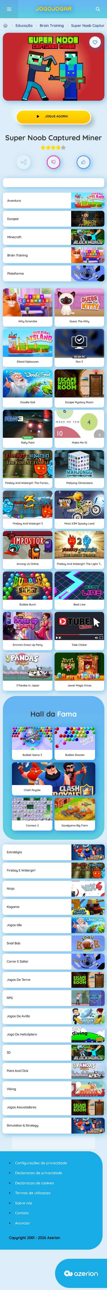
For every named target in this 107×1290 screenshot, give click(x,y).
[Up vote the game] (83, 162)
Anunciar (22, 1223)
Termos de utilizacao (32, 1193)
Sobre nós (23, 1203)
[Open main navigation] (9, 9)
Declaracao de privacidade (38, 1173)
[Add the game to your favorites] (95, 42)
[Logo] (53, 9)
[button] (98, 9)
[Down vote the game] (54, 162)
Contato (22, 1213)
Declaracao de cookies (34, 1183)
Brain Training (52, 25)
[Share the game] (24, 162)
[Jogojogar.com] (5, 25)
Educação (24, 25)
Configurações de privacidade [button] (41, 1163)
